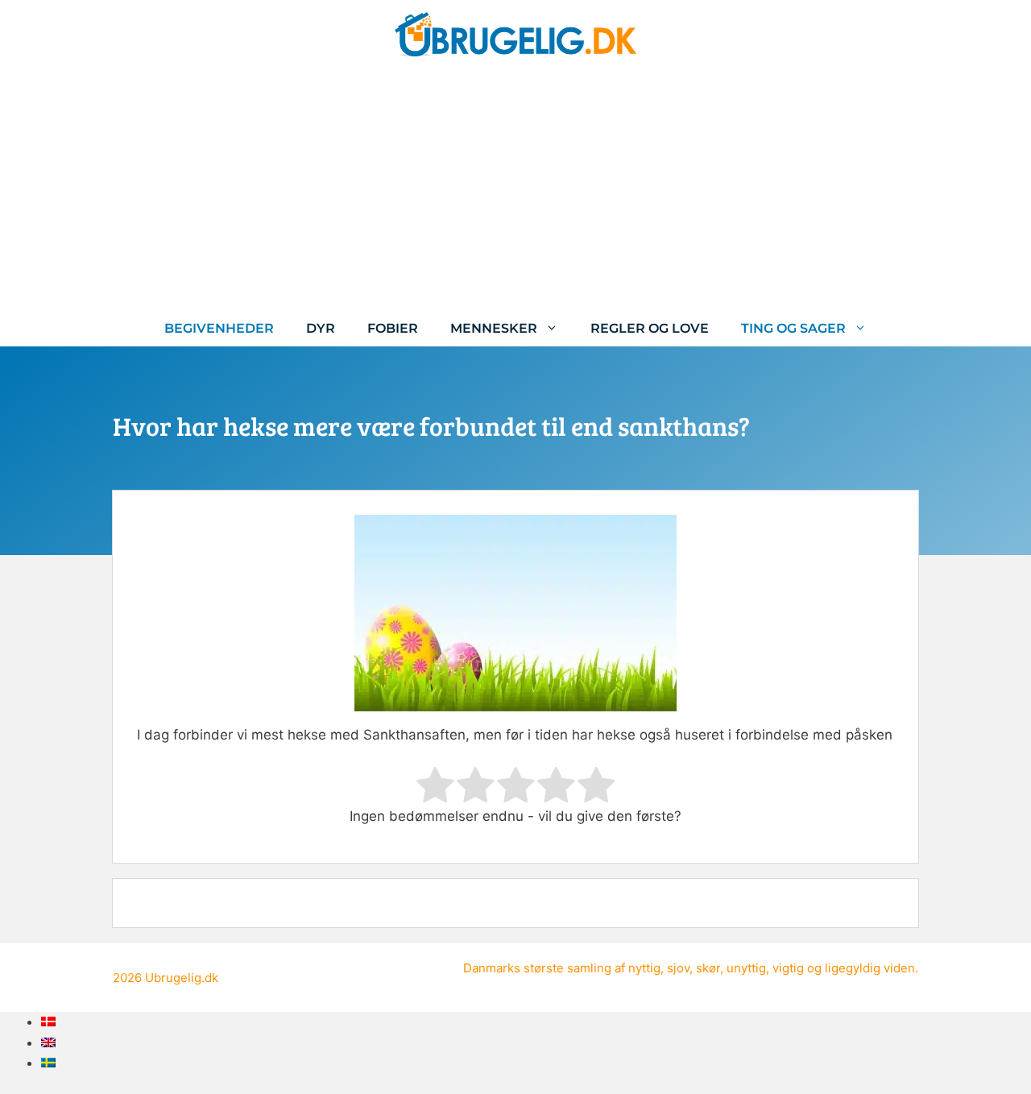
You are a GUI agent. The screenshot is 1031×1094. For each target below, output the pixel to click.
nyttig (644, 968)
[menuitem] (48, 1021)
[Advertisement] (515, 189)
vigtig (788, 968)
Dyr (320, 328)
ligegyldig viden (870, 968)
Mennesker (493, 328)
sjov (678, 968)
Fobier (392, 328)
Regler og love (649, 328)
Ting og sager (793, 328)
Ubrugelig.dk (181, 977)
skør (708, 968)
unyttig (746, 968)
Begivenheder (219, 328)
